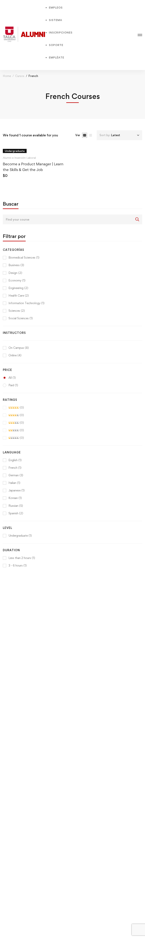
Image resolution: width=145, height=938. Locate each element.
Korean (15, 498)
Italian (14, 483)
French (14, 467)
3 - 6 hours (17, 565)
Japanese (16, 490)
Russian (15, 505)
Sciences (16, 310)
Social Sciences (20, 318)
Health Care (18, 295)
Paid (13, 385)
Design (15, 273)
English (15, 460)
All (12, 377)
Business (16, 265)
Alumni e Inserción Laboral (19, 157)
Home (7, 76)
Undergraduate (20, 535)
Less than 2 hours (21, 558)
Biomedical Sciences (23, 257)
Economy (16, 280)
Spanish (15, 513)
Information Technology (26, 303)
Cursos (19, 76)
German (15, 475)
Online (14, 355)
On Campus (18, 348)
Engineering (18, 288)
